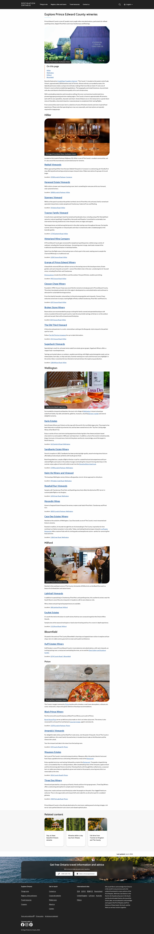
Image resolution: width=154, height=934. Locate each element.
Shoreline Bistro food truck (87, 464)
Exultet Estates (51, 612)
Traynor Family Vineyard (56, 213)
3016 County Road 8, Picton (59, 775)
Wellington (50, 73)
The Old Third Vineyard (55, 325)
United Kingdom (82, 896)
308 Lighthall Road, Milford (59, 607)
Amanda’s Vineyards (54, 731)
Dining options (49, 275)
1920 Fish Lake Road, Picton (59, 799)
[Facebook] (22, 925)
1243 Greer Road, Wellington (60, 496)
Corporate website (55, 896)
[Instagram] (27, 925)
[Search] (120, 5)
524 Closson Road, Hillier (58, 320)
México (79, 900)
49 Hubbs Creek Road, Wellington (61, 481)
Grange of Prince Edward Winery (60, 262)
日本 (78, 891)
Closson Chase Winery (55, 284)
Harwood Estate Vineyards (57, 182)
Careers (51, 908)
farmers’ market (94, 413)
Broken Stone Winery (54, 307)
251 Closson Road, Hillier (58, 339)
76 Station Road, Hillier (58, 208)
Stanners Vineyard (53, 197)
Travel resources (75, 4)
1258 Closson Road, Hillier (59, 257)
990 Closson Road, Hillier (58, 278)
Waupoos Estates (52, 752)
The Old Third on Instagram (57, 335)
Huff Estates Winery (54, 644)
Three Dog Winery (53, 780)
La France (92, 896)
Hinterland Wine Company (57, 239)
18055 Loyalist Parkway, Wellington (62, 511)
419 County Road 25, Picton (59, 747)
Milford (49, 75)
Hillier (49, 70)
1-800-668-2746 (65, 873)
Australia (99, 896)
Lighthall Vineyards (53, 593)
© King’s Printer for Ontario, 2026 (30, 930)
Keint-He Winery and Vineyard (59, 473)
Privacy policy (39, 916)
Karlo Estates (50, 421)
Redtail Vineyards (52, 165)
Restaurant (90, 758)
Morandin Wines (52, 501)
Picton (67, 704)
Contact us (86, 4)
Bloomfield (50, 77)
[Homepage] (28, 4)
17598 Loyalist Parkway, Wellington (62, 468)
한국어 (83, 891)
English (128, 4)
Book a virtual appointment (87, 873)
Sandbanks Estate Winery (56, 449)
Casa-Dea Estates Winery (56, 516)
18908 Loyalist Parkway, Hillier (60, 192)
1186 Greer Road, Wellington (60, 537)
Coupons (24, 904)
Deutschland (98, 891)
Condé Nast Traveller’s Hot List (67, 81)
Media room (53, 900)
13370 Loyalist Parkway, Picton (60, 725)
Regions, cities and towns (58, 4)
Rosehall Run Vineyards (55, 486)
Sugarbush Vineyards (54, 344)
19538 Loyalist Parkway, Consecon (61, 177)
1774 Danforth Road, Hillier (59, 234)
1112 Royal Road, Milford (58, 626)
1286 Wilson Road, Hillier (59, 362)
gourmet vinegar (75, 722)
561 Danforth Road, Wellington (60, 444)
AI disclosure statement (51, 916)
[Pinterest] (31, 925)
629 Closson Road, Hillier (58, 302)
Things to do (44, 4)
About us (52, 904)
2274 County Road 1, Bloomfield (61, 656)
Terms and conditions (27, 916)
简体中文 (90, 891)
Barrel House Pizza (50, 719)
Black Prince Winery (53, 712)
